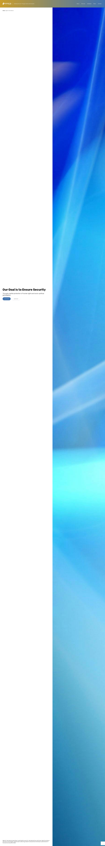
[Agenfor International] (7, 4)
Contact (99, 3)
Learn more (16, 298)
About (78, 3)
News (94, 3)
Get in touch (6, 298)
